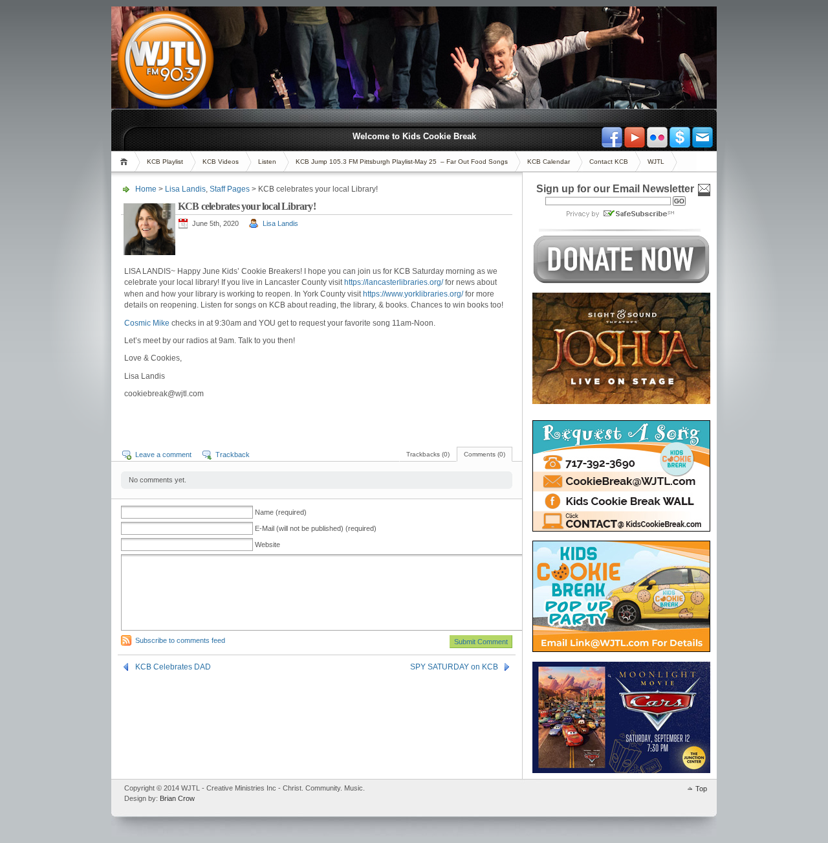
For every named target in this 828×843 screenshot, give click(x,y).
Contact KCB (608, 161)
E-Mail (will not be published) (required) (315, 528)
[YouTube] (634, 137)
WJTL (656, 161)
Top (701, 788)
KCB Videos (220, 161)
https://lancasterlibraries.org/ (393, 282)
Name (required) (281, 512)
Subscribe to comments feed (180, 640)
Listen (267, 161)
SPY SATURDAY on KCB (454, 666)
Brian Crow (177, 798)
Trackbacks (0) (428, 454)
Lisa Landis (185, 189)
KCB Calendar (548, 161)
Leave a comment (163, 454)
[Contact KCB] (702, 137)
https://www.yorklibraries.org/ (413, 293)
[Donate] (680, 137)
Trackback (232, 454)
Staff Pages (230, 189)
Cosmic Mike (146, 323)
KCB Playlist (165, 161)
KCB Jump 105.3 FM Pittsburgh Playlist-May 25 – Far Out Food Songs (402, 161)
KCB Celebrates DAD (173, 666)
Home (125, 162)
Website (267, 544)
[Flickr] (657, 137)
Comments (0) (484, 454)
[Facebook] (612, 137)
